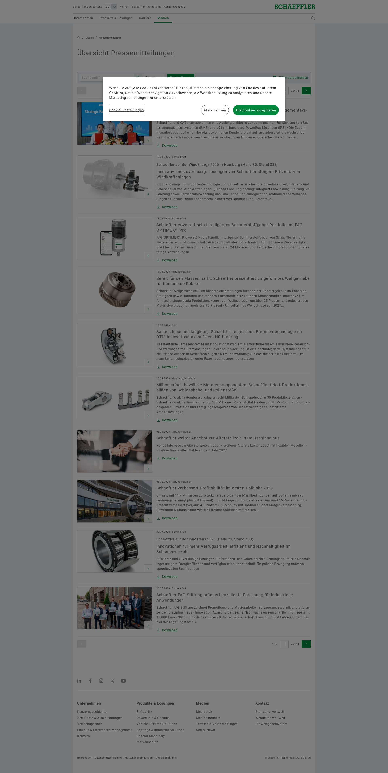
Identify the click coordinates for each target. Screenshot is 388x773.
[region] (194, 99)
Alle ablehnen (215, 110)
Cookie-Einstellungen (126, 110)
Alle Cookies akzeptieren (256, 110)
